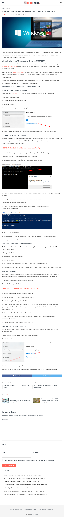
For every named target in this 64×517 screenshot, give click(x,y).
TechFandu (34, 514)
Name (4, 444)
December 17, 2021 (15, 14)
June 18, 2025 (13, 403)
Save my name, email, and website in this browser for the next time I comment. (29, 460)
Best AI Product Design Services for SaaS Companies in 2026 (22, 475)
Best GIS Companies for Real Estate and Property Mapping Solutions (24, 478)
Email (4, 452)
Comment (6, 420)
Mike (5, 14)
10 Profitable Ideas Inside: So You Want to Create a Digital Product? (24, 491)
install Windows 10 (18, 72)
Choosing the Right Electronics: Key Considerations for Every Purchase (25, 494)
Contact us (50, 509)
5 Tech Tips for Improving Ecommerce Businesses (19, 488)
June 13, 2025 (44, 402)
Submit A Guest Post (16, 509)
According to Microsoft (9, 66)
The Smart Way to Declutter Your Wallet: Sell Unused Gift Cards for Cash (25, 484)
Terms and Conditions (30, 509)
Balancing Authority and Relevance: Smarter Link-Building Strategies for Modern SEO (20, 400)
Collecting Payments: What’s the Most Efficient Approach (21, 481)
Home (3, 8)
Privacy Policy (42, 509)
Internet (8, 8)
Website (36, 452)
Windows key (16, 93)
